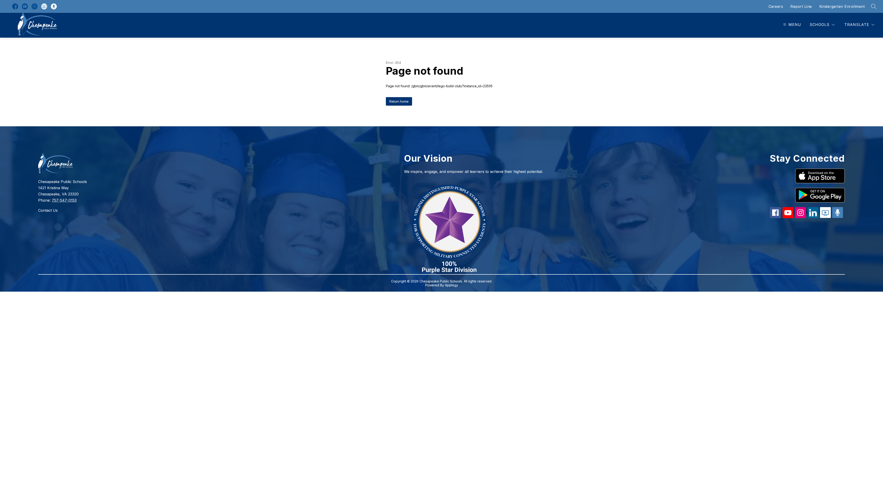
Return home (399, 101)
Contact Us (48, 210)
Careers (775, 6)
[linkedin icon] (813, 216)
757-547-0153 (64, 200)
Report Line (801, 6)
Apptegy (451, 285)
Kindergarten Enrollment (842, 6)
